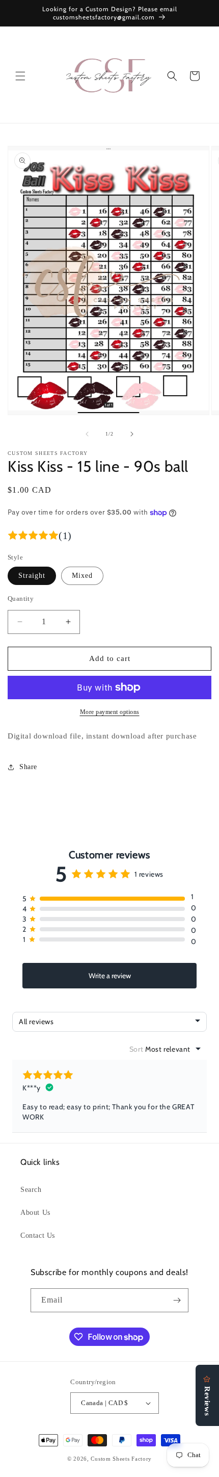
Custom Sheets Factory (121, 1459)
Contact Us (37, 1235)
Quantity (21, 598)
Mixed (82, 575)
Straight (31, 575)
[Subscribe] (177, 1300)
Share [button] (28, 767)
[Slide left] (87, 434)
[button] (20, 76)
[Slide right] (132, 434)
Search (31, 1189)
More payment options (110, 712)
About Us (35, 1212)
